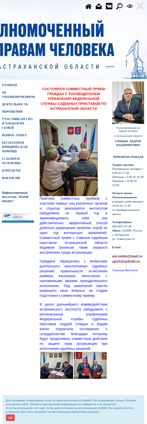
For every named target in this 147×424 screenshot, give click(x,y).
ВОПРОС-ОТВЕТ (14, 135)
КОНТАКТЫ (11, 170)
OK (10, 418)
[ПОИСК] (119, 6)
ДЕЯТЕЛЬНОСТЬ (15, 104)
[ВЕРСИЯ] (130, 6)
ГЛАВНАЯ (9, 85)
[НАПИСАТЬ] (99, 6)
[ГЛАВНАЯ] (88, 6)
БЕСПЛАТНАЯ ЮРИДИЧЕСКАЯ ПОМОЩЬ (15, 147)
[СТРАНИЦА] (109, 6)
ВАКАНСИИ (11, 178)
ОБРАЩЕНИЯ (12, 111)
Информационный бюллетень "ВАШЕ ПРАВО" (15, 197)
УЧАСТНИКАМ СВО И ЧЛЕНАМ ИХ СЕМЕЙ (17, 123)
